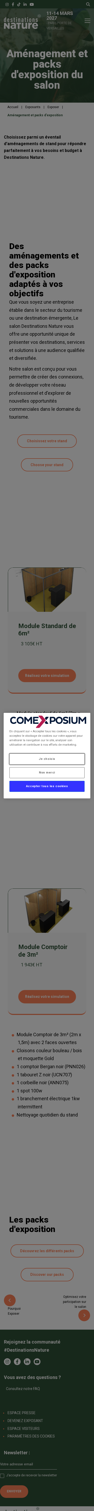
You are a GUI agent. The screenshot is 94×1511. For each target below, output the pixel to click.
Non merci (47, 772)
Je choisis (47, 759)
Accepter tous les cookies (47, 786)
